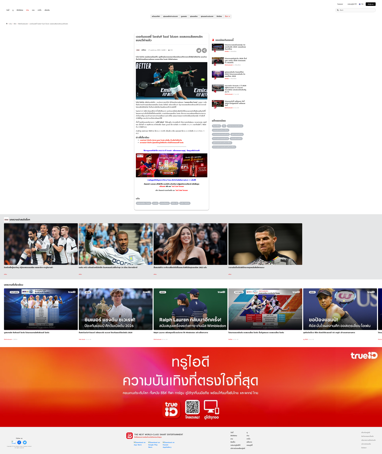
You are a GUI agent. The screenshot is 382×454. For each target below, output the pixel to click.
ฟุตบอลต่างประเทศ (207, 16)
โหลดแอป (340, 4)
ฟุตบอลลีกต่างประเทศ (170, 16)
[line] (14, 442)
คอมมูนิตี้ (249, 445)
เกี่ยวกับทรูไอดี (365, 432)
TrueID (12, 4)
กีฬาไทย (219, 16)
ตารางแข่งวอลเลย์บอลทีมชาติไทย (224, 147)
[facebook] (19, 442)
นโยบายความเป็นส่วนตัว (368, 440)
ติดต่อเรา (364, 448)
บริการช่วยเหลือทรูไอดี (237, 448)
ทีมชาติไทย (216, 126)
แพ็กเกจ (249, 442)
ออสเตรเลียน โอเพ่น (143, 203)
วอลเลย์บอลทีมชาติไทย (220, 130)
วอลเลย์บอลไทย (236, 138)
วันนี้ (7, 10)
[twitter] (25, 442)
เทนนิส (155, 203)
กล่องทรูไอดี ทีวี (352, 4)
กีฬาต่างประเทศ (23, 24)
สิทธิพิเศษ (20, 10)
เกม (33, 10)
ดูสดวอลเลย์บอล (237, 134)
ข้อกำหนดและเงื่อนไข (367, 436)
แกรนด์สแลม (164, 203)
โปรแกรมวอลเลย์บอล (235, 126)
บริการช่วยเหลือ (366, 444)
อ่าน (27, 10)
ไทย (224, 126)
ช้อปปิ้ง (232, 442)
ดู (12, 10)
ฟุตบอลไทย (194, 16)
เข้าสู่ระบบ (371, 4)
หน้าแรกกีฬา (156, 16)
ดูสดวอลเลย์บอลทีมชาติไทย (222, 143)
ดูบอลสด (184, 16)
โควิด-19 (174, 203)
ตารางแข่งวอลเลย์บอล (220, 138)
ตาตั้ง (39, 10)
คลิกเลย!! (162, 186)
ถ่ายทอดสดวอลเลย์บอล (221, 134)
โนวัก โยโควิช (184, 203)
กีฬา (15, 24)
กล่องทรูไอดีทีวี (235, 445)
